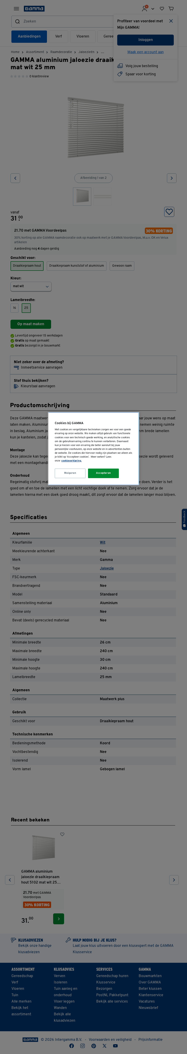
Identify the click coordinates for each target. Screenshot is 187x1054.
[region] (93, 448)
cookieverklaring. (71, 460)
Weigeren (70, 473)
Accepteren (103, 473)
